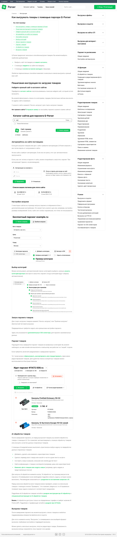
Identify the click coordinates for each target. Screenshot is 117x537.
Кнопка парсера (63, 1)
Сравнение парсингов (85, 222)
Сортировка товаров (85, 115)
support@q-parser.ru (29, 534)
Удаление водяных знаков (87, 82)
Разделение (82, 130)
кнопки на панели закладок (32, 69)
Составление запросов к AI (87, 88)
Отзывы (42, 1)
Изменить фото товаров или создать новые (30, 467)
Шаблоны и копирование (86, 109)
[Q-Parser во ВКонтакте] (56, 534)
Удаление (81, 133)
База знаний (50, 7)
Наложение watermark (85, 183)
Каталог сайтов (29, 7)
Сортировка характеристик (87, 144)
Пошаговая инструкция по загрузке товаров (29, 29)
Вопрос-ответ (52, 1)
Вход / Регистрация (106, 7)
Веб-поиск (81, 85)
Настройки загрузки (22, 37)
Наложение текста (84, 180)
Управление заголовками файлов (89, 219)
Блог (11, 1)
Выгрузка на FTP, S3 (84, 216)
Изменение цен (83, 121)
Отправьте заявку (32, 109)
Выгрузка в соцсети (84, 198)
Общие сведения (83, 56)
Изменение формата (85, 165)
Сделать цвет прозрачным (87, 186)
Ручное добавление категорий (88, 213)
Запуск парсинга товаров (23, 42)
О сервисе (4, 1)
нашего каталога (41, 62)
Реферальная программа (86, 204)
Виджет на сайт (32, 1)
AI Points (80, 94)
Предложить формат (85, 201)
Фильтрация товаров (85, 112)
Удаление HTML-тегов (85, 138)
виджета (26, 65)
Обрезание (81, 136)
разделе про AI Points (53, 503)
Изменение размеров (85, 171)
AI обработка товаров (22, 47)
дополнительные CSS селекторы (39, 333)
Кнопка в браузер (84, 207)
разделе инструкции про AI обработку (57, 493)
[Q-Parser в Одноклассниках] (60, 534)
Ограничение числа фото (86, 168)
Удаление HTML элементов (87, 141)
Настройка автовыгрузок (86, 59)
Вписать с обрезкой (84, 174)
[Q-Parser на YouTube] (64, 534)
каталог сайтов (25, 91)
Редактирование (83, 124)
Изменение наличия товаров (87, 150)
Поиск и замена (83, 147)
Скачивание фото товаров (87, 228)
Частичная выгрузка (85, 210)
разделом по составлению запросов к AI (55, 479)
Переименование (83, 127)
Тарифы (40, 7)
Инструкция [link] (23, 13)
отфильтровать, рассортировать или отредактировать (43, 356)
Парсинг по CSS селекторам (87, 225)
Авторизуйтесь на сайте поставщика (27, 34)
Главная (14, 13)
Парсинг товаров (21, 44)
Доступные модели (84, 91)
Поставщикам (20, 1)
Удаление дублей (83, 118)
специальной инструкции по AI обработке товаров (29, 496)
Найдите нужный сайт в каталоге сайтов (28, 31)
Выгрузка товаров (21, 49)
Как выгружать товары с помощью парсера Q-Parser (32, 26)
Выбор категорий (21, 39)
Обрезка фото (82, 177)
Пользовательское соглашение (10, 534)
